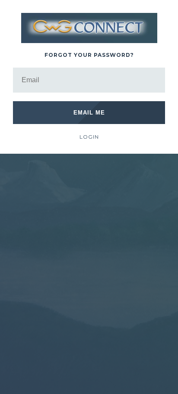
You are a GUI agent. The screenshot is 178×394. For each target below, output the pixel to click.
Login (89, 136)
